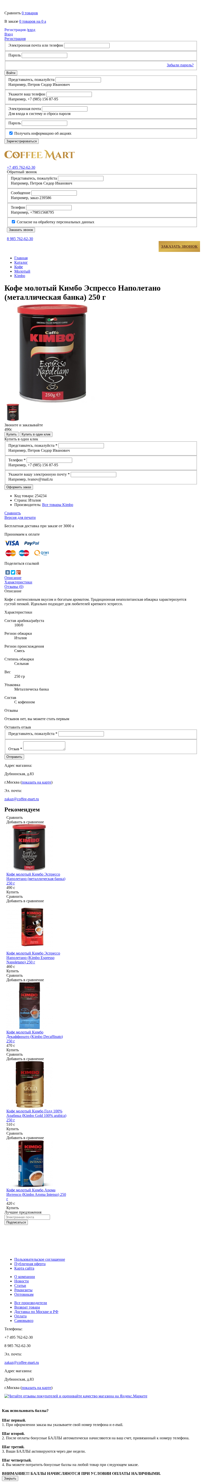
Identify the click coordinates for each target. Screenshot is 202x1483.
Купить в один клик (36, 434)
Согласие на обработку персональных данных (55, 222)
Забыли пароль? (180, 65)
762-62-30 (21, 167)
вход (19, 30)
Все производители (30, 1303)
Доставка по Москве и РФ (36, 1312)
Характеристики (18, 582)
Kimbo (19, 276)
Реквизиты (23, 1290)
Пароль (14, 55)
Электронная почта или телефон (35, 45)
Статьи (20, 1285)
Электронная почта (24, 109)
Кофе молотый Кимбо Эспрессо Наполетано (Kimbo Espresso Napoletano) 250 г (33, 957)
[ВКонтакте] (7, 572)
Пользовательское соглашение (39, 1259)
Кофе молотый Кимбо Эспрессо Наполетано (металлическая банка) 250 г (35, 878)
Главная (21, 258)
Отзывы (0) (13, 586)
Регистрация (15, 39)
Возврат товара (27, 1307)
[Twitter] (13, 572)
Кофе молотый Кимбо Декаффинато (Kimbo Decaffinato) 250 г (34, 1036)
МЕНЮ (19, 246)
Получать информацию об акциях (42, 133)
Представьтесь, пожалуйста (31, 79)
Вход (8, 34)
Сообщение (20, 193)
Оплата (20, 1316)
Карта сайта (24, 1268)
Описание (12, 578)
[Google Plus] (18, 572)
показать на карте (36, 782)
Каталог (21, 262)
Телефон (18, 207)
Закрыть (10, 1478)
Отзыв (15, 749)
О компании (24, 1277)
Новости (21, 1281)
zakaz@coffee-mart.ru (21, 799)
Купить (11, 434)
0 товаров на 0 (32, 21)
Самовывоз (23, 1320)
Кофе (18, 267)
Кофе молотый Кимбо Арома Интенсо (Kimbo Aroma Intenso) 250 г (36, 1194)
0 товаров (30, 13)
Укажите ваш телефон (26, 94)
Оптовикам (24, 1294)
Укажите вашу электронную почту (39, 474)
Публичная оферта (30, 1264)
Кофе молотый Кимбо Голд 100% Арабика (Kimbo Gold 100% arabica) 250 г (36, 1115)
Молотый (22, 271)
